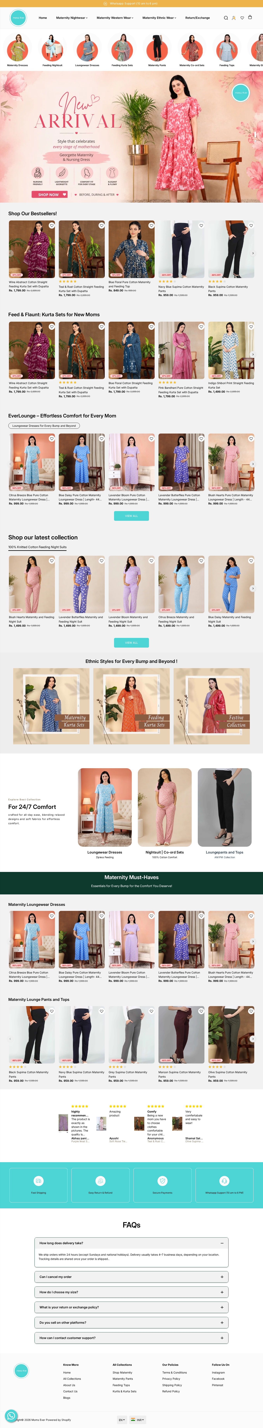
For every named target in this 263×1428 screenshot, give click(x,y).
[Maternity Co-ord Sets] (192, 46)
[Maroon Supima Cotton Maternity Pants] (181, 1034)
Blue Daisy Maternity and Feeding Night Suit (229, 619)
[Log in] (233, 17)
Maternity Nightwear (71, 18)
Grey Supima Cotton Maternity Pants (128, 1074)
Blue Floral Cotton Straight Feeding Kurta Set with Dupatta (131, 385)
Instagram (218, 1372)
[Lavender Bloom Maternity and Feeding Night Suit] (132, 584)
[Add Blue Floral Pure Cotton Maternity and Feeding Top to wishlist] (151, 225)
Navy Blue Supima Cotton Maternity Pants (181, 289)
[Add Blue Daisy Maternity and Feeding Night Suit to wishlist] (251, 561)
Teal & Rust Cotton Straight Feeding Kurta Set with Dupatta (81, 289)
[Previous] (10, 253)
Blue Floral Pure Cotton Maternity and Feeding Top (130, 284)
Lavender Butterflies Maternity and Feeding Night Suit (81, 619)
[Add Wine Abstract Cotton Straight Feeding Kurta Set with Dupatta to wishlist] (52, 225)
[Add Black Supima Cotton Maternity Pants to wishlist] (251, 225)
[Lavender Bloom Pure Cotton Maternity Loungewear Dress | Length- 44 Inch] (132, 462)
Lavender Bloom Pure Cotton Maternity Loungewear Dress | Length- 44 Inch (128, 497)
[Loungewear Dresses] (87, 46)
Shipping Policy (172, 1385)
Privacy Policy (171, 1378)
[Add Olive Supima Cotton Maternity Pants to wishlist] (251, 1011)
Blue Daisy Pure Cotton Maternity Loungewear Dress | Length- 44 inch (80, 497)
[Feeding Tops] (226, 46)
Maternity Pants (123, 1378)
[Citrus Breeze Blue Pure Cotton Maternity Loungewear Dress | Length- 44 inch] (32, 462)
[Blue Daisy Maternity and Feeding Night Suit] (231, 584)
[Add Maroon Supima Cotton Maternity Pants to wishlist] (201, 1011)
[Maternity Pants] (157, 46)
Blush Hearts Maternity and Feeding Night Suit (31, 619)
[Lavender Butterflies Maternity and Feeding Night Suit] (82, 584)
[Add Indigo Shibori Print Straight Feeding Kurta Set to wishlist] (251, 327)
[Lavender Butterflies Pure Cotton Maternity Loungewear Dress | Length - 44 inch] (181, 462)
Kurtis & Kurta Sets (124, 1391)
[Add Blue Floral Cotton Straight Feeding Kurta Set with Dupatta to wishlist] (151, 327)
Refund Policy (171, 1391)
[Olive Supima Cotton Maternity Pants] (231, 1034)
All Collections (72, 1378)
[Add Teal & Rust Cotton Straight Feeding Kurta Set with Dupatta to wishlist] (102, 225)
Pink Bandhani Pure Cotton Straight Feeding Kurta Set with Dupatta (180, 390)
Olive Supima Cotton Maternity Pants (227, 1074)
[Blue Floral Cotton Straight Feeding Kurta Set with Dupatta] (132, 350)
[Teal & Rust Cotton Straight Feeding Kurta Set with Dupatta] (82, 249)
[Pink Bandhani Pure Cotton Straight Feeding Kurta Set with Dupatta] (181, 350)
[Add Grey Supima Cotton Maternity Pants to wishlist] (151, 1011)
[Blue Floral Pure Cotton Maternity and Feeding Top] (132, 249)
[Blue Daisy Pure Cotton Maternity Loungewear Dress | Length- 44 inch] (82, 462)
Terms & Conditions (174, 1372)
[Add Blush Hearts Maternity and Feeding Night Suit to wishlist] (52, 561)
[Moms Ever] (18, 18)
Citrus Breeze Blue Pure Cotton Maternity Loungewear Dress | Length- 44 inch (28, 497)
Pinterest (217, 1385)
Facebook (218, 1378)
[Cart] (250, 17)
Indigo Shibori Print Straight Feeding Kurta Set (231, 385)
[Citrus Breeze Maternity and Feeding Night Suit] (181, 584)
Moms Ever (38, 1419)
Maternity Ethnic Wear (159, 18)
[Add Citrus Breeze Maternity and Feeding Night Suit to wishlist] (201, 561)
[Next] (253, 253)
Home (43, 18)
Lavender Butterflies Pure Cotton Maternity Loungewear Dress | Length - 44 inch (179, 497)
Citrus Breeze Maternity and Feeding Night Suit (176, 619)
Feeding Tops (121, 1385)
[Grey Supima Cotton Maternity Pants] (132, 1034)
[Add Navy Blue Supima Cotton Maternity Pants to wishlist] (201, 225)
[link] (32, 1371)
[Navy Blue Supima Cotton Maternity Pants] (181, 249)
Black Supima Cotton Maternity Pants (228, 289)
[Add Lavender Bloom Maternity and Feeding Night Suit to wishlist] (151, 561)
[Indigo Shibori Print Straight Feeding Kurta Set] (231, 350)
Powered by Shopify (58, 1419)
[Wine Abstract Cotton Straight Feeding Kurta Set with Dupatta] (32, 249)
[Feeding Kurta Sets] (122, 46)
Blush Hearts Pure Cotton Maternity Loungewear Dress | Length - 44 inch (230, 497)
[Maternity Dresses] (17, 46)
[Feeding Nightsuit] (52, 46)
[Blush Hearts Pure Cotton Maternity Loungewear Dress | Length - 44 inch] (231, 462)
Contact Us (70, 1391)
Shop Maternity (122, 1372)
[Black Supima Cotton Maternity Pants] (231, 249)
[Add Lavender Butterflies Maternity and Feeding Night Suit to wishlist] (102, 561)
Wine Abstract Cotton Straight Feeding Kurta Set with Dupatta (29, 284)
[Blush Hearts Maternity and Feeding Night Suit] (32, 584)
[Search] (225, 17)
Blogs (66, 1397)
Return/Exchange (197, 18)
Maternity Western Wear (114, 18)
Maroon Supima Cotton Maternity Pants (179, 1074)
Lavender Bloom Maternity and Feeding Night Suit (128, 619)
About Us (69, 1385)
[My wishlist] (242, 18)
